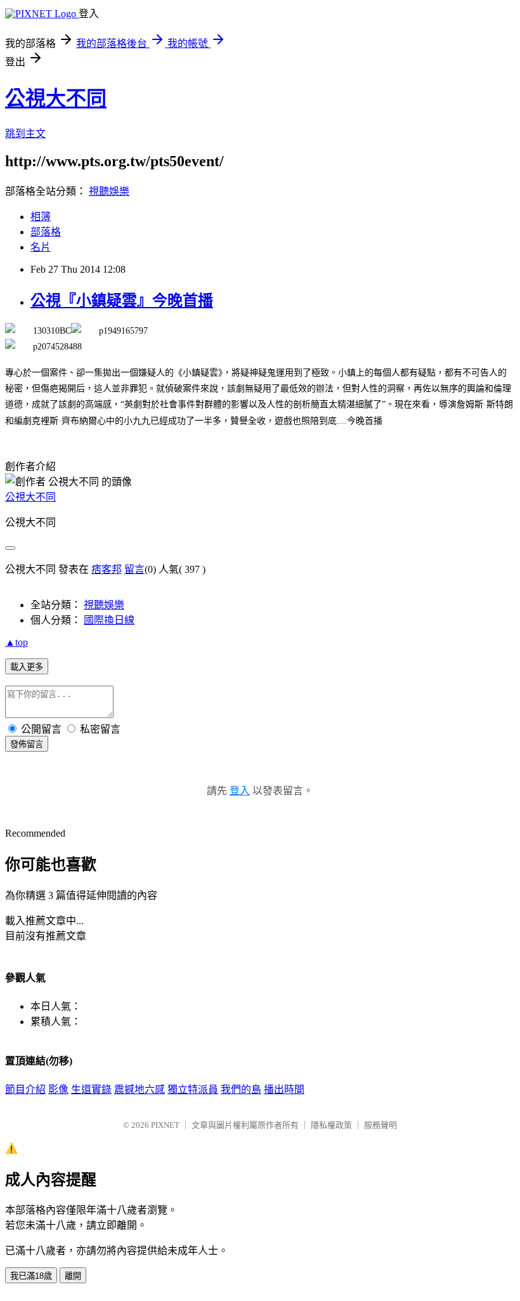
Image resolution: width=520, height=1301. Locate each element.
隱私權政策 (331, 1125)
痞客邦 (106, 569)
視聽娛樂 (109, 191)
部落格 (45, 231)
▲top (16, 642)
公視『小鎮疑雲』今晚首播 (121, 300)
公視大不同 (56, 98)
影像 (58, 1089)
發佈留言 (26, 744)
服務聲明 (380, 1125)
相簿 (40, 216)
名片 (40, 247)
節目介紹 (25, 1089)
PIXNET (165, 1125)
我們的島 (241, 1089)
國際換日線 (109, 620)
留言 (134, 569)
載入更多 (26, 667)
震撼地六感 (139, 1089)
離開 (73, 1276)
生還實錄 (91, 1089)
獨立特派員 (192, 1089)
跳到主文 (25, 133)
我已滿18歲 (31, 1276)
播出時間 (284, 1089)
